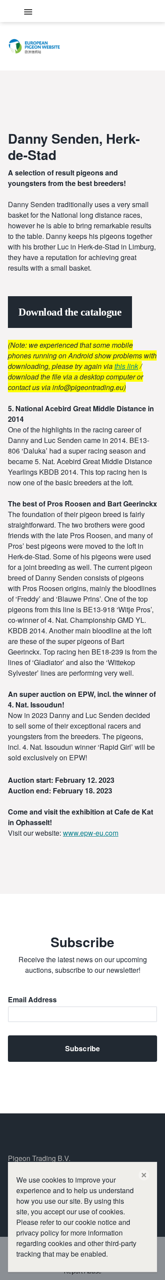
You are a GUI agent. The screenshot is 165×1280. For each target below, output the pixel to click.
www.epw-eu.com (90, 833)
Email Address (32, 1000)
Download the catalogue (69, 312)
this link (126, 366)
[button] (144, 1175)
